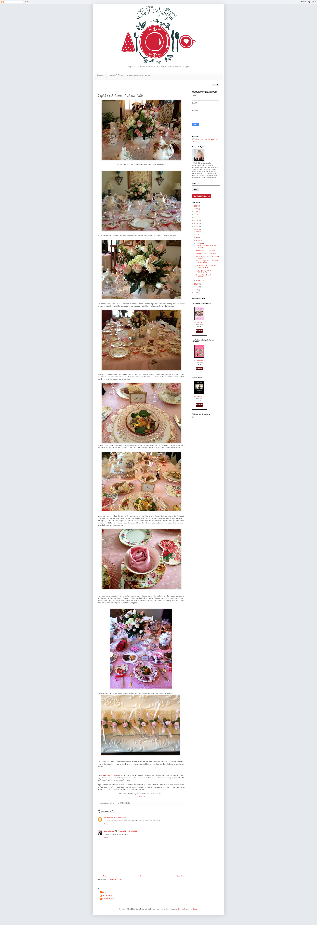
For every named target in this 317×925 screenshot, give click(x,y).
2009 (196, 293)
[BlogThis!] (121, 803)
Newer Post (102, 876)
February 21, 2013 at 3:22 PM (128, 831)
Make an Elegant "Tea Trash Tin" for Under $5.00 (207, 261)
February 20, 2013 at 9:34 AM (117, 818)
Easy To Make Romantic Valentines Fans (204, 271)
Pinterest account (110, 775)
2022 (196, 209)
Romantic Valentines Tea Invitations (204, 276)
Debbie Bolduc (109, 831)
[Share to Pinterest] (129, 803)
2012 (196, 284)
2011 (196, 287)
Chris (104, 892)
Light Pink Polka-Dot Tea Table (206, 253)
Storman (181, 909)
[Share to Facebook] (126, 803)
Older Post (180, 876)
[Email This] (119, 803)
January (199, 280)
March (198, 240)
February (199, 243)
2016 (196, 220)
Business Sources (139, 75)
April (197, 237)
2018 (196, 215)
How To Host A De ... (199, 322)
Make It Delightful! (108, 898)
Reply (106, 824)
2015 (196, 223)
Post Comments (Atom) (114, 879)
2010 (196, 290)
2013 (196, 229)
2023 (196, 206)
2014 (196, 226)
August (198, 232)
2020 (196, 212)
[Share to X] (124, 803)
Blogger (195, 909)
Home (100, 75)
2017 (196, 217)
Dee (105, 818)
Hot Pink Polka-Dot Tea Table (205, 250)
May (197, 234)
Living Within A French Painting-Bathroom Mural (206, 266)
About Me (115, 75)
